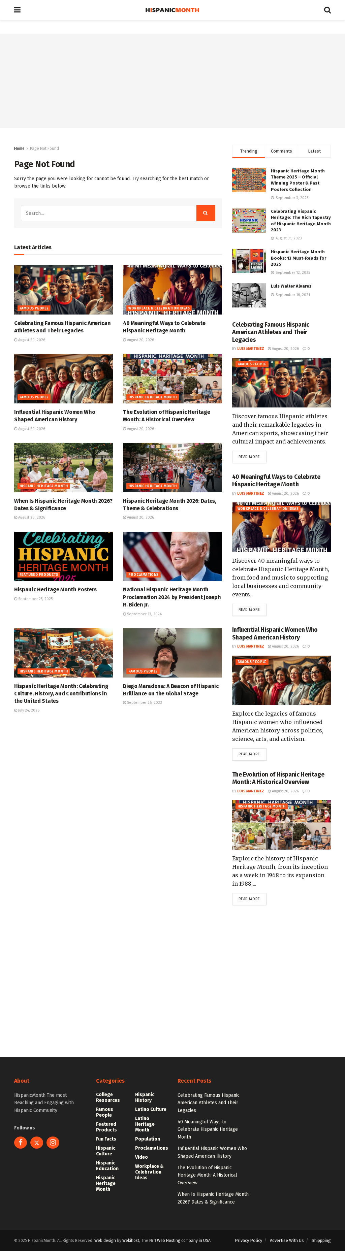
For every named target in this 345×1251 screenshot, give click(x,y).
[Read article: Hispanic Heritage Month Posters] (63, 556)
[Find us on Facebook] (20, 1143)
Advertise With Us (287, 1240)
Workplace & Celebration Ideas (159, 308)
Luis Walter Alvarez (291, 286)
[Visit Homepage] (172, 10)
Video (141, 1157)
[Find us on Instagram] (52, 1143)
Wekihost (130, 1240)
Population (147, 1139)
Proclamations (143, 575)
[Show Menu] (17, 10)
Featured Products (39, 575)
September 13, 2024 (144, 614)
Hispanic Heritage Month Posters (55, 589)
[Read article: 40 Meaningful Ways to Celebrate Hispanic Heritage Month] (172, 290)
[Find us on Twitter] (36, 1143)
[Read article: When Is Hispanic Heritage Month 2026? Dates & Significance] (63, 467)
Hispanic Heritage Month (152, 397)
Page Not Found (44, 148)
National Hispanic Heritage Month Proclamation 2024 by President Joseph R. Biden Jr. (172, 597)
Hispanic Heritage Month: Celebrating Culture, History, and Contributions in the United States (61, 693)
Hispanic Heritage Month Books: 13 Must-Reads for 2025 (298, 257)
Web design (105, 1240)
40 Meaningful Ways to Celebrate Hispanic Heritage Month (276, 480)
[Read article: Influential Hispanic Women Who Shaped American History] (63, 378)
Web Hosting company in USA (184, 1240)
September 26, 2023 (144, 702)
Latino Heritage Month (145, 1124)
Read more (252, 456)
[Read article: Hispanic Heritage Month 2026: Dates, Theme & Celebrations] (172, 467)
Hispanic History (144, 1097)
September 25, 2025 (35, 599)
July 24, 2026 (28, 710)
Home (19, 148)
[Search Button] (327, 10)
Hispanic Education (107, 1166)
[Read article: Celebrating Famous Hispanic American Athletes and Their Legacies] (63, 290)
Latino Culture (150, 1109)
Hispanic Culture (105, 1151)
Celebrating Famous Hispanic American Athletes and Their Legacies (270, 332)
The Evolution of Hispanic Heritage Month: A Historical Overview (278, 778)
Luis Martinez (250, 349)
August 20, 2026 (31, 340)
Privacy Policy (248, 1240)
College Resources (108, 1097)
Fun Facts (106, 1139)
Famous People (34, 308)
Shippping (321, 1240)
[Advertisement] (172, 81)
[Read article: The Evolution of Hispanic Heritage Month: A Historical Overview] (172, 378)
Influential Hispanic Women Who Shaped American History (275, 633)
